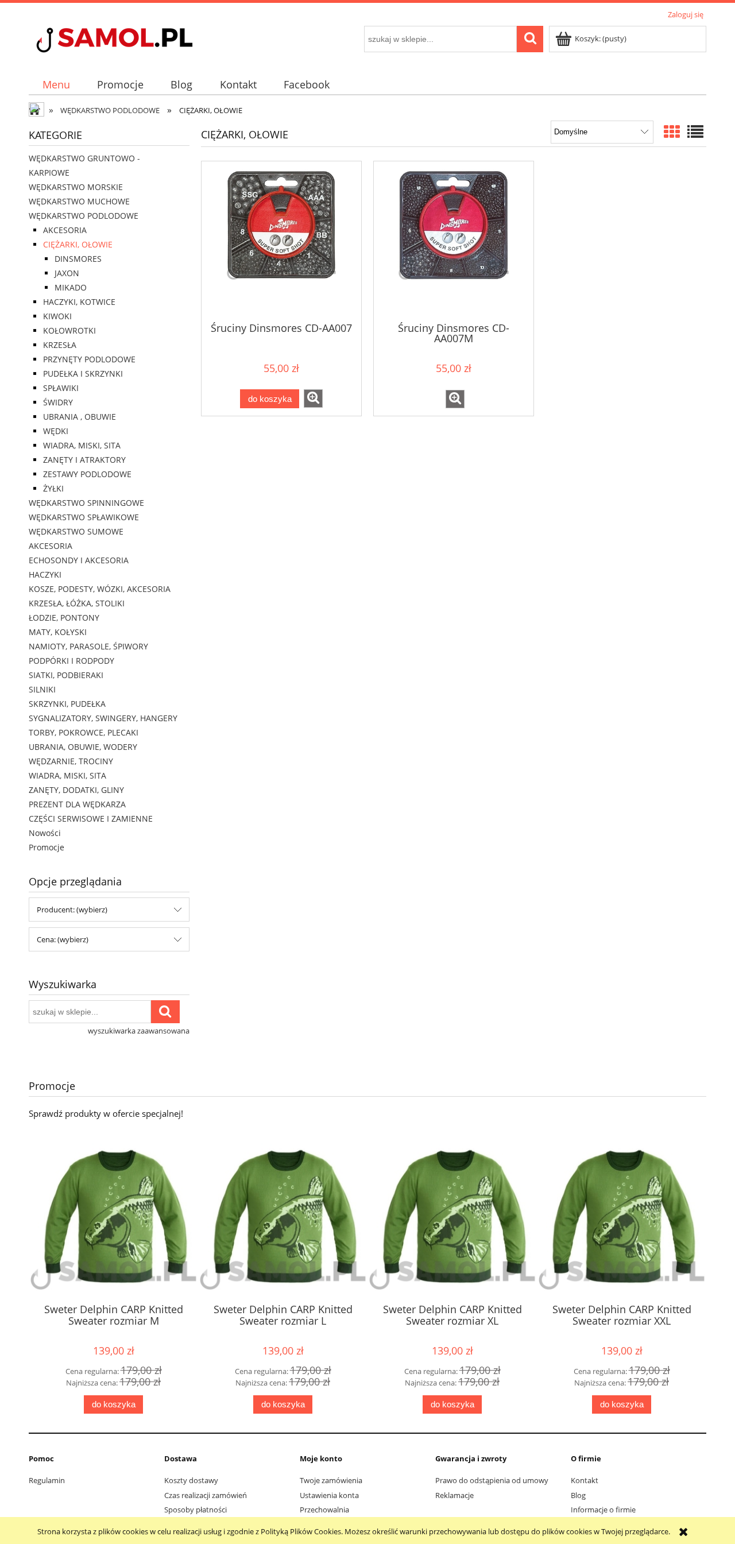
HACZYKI (45, 574)
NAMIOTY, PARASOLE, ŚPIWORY (88, 646)
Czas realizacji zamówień (205, 1495)
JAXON (67, 273)
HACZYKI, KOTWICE (79, 301)
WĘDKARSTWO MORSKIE (76, 186)
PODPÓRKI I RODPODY (71, 660)
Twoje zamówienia (331, 1480)
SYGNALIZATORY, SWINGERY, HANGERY (103, 718)
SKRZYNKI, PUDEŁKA (67, 703)
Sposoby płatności (195, 1509)
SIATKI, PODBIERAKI (66, 675)
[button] (313, 398)
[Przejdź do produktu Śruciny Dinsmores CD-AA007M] (453, 240)
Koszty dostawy (191, 1480)
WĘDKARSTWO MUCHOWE (79, 201)
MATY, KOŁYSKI (58, 631)
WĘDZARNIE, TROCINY (71, 761)
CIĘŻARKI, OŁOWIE (78, 244)
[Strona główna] (135, 41)
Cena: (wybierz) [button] (62, 939)
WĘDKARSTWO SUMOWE (76, 531)
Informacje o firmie (603, 1509)
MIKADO (71, 287)
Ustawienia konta (329, 1495)
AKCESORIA (65, 230)
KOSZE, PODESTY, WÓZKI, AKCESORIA (100, 588)
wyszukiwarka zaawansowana (138, 1031)
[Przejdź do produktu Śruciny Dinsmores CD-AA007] (281, 240)
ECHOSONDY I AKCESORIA (79, 560)
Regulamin (47, 1480)
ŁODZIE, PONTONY (64, 617)
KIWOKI (57, 316)
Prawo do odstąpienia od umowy (491, 1480)
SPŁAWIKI (61, 387)
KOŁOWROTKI (69, 330)
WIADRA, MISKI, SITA (82, 445)
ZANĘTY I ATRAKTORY (84, 459)
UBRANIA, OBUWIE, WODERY (83, 746)
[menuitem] (56, 85)
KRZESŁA (59, 344)
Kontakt (584, 1480)
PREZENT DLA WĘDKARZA (77, 804)
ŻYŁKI (53, 488)
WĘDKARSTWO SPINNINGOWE (86, 502)
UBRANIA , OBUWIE (79, 416)
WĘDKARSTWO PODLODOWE (83, 215)
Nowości (45, 832)
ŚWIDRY (58, 402)
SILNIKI (42, 689)
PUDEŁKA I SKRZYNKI (83, 373)
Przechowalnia (324, 1509)
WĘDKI (55, 430)
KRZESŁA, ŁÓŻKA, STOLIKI (77, 603)
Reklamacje (454, 1495)
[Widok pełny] (695, 131)
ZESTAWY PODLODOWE (87, 474)
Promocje (46, 847)
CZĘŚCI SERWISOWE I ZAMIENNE (91, 818)
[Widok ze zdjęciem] (672, 131)
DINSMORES (78, 258)
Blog (578, 1495)
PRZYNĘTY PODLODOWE (89, 359)
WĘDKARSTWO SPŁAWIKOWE (84, 517)
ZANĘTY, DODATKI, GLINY (76, 789)
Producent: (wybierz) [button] (72, 909)
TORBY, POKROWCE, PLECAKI (83, 732)
